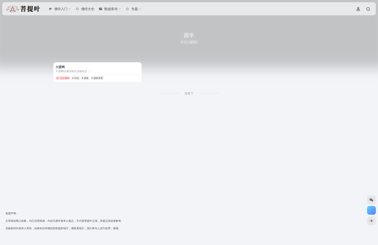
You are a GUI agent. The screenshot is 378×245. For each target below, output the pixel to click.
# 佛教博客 (97, 78)
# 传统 (75, 78)
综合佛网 (64, 78)
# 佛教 (85, 78)
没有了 (189, 93)
